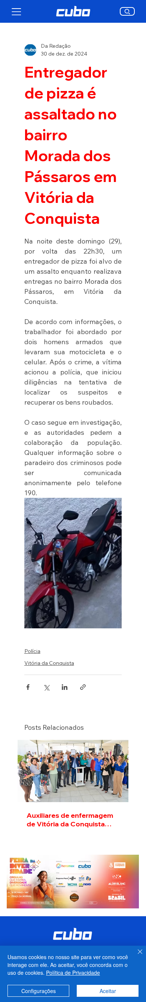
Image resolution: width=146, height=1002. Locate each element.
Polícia (32, 651)
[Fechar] (136, 956)
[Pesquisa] (127, 11)
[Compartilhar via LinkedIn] (64, 687)
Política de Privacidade (73, 972)
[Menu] (16, 12)
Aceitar (108, 991)
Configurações (38, 991)
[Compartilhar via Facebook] (27, 687)
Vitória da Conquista (49, 663)
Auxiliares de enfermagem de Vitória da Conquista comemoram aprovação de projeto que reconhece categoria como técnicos (71, 819)
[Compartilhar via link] (82, 687)
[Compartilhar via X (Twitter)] (46, 687)
